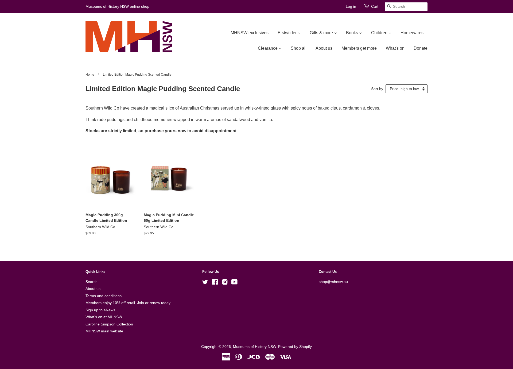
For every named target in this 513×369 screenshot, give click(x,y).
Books (352, 32)
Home (90, 74)
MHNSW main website (104, 331)
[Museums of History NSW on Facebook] (215, 283)
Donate (421, 48)
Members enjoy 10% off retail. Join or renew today (128, 303)
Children (379, 32)
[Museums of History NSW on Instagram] (225, 283)
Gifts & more (322, 32)
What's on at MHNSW (104, 317)
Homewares (412, 32)
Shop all (298, 48)
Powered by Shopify (295, 347)
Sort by (377, 89)
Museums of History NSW (254, 347)
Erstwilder (288, 32)
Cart (374, 6)
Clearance (268, 48)
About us (324, 48)
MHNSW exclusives (250, 32)
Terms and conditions (104, 296)
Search (92, 282)
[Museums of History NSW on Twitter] (205, 283)
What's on (395, 48)
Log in (351, 6)
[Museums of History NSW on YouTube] (234, 283)
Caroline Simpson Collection (109, 324)
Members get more (359, 48)
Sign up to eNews (100, 310)
